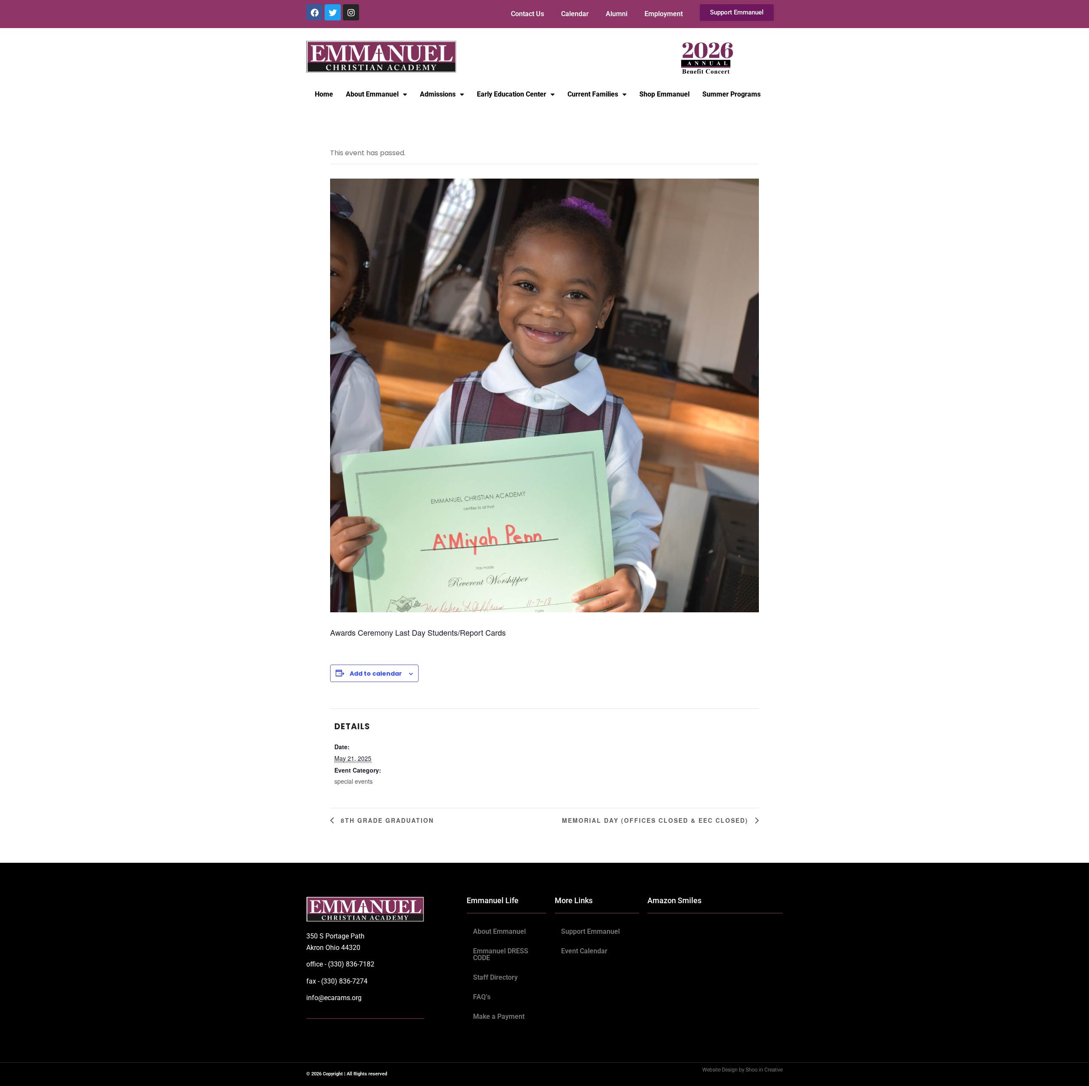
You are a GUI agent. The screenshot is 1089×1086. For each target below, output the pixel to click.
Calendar (575, 14)
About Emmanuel (372, 94)
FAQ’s (481, 997)
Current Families (592, 94)
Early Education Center (511, 94)
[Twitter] (333, 12)
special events (353, 781)
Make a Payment (499, 1016)
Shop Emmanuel (664, 94)
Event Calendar (584, 951)
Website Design (720, 1070)
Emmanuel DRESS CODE (500, 954)
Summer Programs (731, 94)
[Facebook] (314, 12)
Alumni (616, 14)
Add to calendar (376, 673)
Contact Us (527, 14)
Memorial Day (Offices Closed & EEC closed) (656, 820)
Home (324, 94)
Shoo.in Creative (764, 1070)
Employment (663, 14)
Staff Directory (495, 977)
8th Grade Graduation (386, 820)
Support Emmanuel (590, 931)
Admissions (438, 94)
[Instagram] (351, 12)
